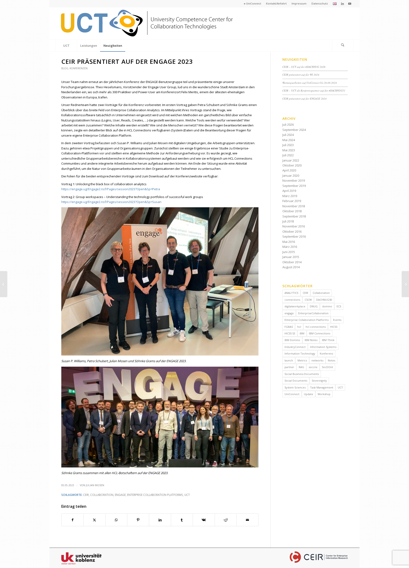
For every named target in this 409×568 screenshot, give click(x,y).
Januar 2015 (290, 257)
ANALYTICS (291, 293)
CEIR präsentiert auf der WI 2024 (300, 74)
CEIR (86, 495)
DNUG (314, 306)
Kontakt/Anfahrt (276, 3)
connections (292, 299)
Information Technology (300, 353)
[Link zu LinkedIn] (342, 3)
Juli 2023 (288, 145)
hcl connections (316, 326)
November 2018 (293, 206)
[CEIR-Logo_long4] (147, 23)
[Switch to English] (335, 3)
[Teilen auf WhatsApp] (116, 520)
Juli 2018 (288, 221)
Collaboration (101, 495)
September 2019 (294, 186)
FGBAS (289, 326)
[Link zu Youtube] (349, 3)
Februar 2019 (291, 201)
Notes (331, 360)
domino (327, 306)
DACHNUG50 (324, 299)
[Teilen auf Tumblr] (182, 520)
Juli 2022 (288, 155)
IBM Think (328, 340)
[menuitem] (252, 3)
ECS (339, 306)
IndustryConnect (295, 347)
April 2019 (289, 191)
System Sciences (295, 387)
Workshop (324, 394)
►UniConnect (252, 3)
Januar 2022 (290, 160)
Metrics (302, 360)
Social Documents (296, 380)
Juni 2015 (288, 252)
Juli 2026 (288, 124)
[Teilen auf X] (94, 520)
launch (289, 360)
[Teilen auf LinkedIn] (160, 520)
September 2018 (294, 216)
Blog (64, 68)
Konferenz (326, 353)
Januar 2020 (290, 175)
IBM (302, 333)
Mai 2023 (288, 150)
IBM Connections (319, 333)
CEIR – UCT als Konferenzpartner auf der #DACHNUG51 (313, 90)
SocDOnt (327, 367)
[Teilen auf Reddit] (225, 520)
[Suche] (342, 45)
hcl (299, 326)
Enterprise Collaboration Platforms (155, 495)
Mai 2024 (288, 140)
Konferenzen (79, 68)
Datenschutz (319, 3)
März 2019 (289, 196)
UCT (187, 495)
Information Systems (323, 347)
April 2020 (289, 170)
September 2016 (294, 236)
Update (308, 394)
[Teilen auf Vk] (203, 520)
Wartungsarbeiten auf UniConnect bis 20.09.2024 (309, 82)
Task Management (321, 387)
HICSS (333, 326)
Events (337, 320)
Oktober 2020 (292, 165)
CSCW (308, 299)
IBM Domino (292, 340)
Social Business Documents (302, 374)
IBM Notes (311, 340)
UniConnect (292, 394)
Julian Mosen (95, 485)
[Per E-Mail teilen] (247, 520)
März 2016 (289, 247)
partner (289, 367)
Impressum (299, 3)
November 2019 (293, 180)
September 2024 (294, 130)
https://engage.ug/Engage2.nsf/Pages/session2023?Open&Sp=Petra (110, 189)
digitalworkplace (295, 306)
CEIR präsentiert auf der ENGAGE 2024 (304, 98)
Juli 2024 (288, 135)
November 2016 (293, 226)
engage (120, 495)
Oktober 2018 (292, 211)
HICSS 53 (290, 333)
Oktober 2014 (292, 262)
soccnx (313, 367)
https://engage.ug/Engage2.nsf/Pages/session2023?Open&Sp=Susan (111, 202)
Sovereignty (319, 380)
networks (317, 360)
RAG (301, 367)
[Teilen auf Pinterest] (138, 520)
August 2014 (291, 267)
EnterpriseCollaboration (313, 313)
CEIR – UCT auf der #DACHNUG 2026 (303, 67)
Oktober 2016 (292, 231)
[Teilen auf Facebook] (72, 520)
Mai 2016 (288, 242)
